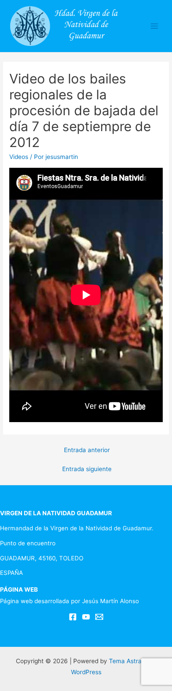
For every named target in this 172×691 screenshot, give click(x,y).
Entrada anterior (87, 449)
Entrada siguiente (87, 468)
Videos (18, 156)
